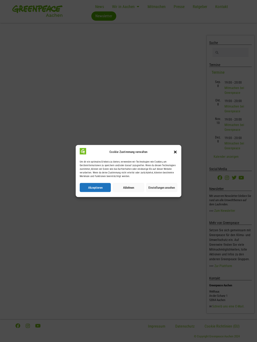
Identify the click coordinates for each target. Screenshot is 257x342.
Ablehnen (128, 187)
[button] (175, 152)
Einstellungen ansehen (161, 187)
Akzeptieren (95, 187)
